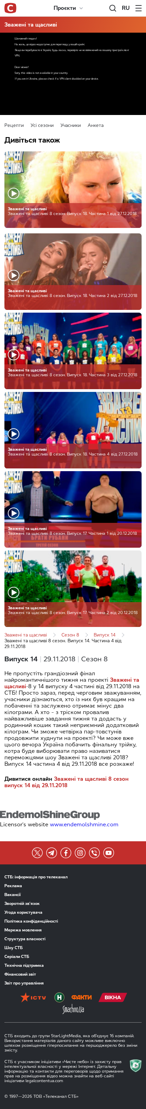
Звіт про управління (24, 983)
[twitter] (37, 852)
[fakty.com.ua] (81, 998)
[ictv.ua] (33, 998)
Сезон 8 (70, 635)
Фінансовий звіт (20, 974)
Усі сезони (42, 125)
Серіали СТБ (16, 956)
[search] (112, 8)
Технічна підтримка (24, 965)
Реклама (13, 885)
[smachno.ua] (73, 1009)
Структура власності (24, 939)
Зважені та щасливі (30, 24)
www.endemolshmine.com (84, 824)
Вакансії (12, 894)
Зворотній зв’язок (22, 903)
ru (126, 8)
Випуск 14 (104, 635)
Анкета (96, 125)
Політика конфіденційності (31, 921)
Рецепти (14, 125)
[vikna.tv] (112, 998)
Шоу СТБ (13, 947)
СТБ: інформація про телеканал (36, 877)
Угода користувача (23, 912)
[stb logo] (10, 8)
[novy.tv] (59, 998)
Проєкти (65, 8)
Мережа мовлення (23, 930)
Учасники (70, 125)
